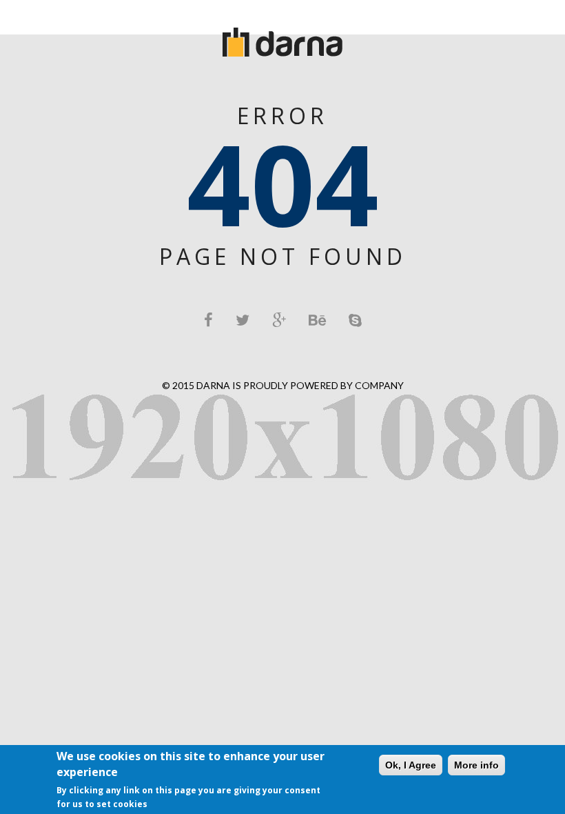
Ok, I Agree (410, 765)
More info (476, 765)
